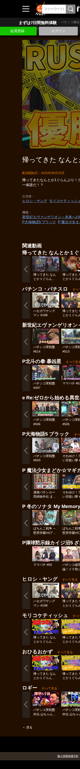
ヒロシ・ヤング (34, 201)
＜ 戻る (27, 727)
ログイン (58, 31)
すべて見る (70, 579)
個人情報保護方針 (68, 756)
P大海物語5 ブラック (39, 222)
